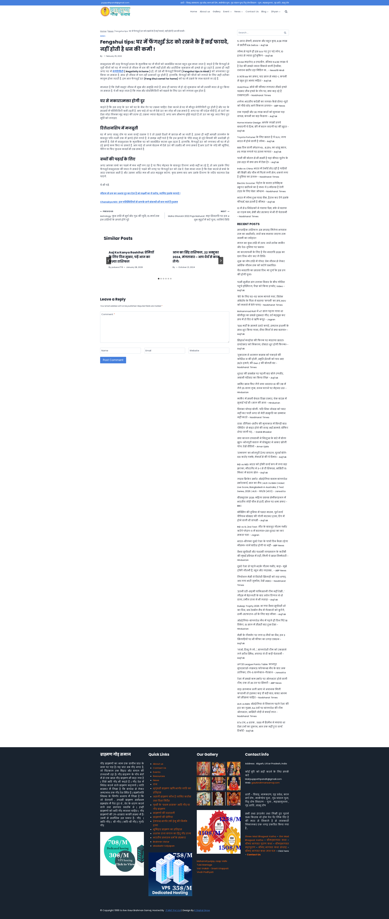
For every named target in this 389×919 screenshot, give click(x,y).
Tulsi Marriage (204, 864)
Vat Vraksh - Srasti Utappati (213, 868)
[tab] (158, 278)
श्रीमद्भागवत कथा (276, 840)
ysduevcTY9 (117, 267)
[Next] (220, 260)
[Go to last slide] (108, 260)
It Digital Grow (202, 910)
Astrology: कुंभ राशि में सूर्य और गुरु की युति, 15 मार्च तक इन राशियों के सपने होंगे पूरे (129, 215)
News (102, 36)
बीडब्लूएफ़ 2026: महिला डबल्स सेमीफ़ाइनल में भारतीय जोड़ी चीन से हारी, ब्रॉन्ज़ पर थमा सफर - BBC (262, 501)
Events (156, 772)
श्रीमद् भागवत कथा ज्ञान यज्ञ (260, 851)
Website (194, 350)
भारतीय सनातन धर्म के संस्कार (169, 837)
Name (104, 350)
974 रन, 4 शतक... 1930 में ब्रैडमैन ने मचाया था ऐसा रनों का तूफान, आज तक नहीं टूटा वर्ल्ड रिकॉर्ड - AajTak (261, 726)
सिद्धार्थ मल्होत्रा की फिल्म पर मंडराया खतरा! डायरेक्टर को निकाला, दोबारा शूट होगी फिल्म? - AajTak (262, 344)
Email (148, 350)
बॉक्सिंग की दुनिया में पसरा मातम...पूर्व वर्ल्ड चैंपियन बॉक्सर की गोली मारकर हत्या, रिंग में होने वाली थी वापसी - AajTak (261, 516)
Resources (159, 776)
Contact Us (252, 11)
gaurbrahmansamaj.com (265, 782)
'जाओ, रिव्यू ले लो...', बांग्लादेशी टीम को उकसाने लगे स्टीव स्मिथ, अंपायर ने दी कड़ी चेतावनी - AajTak (261, 653)
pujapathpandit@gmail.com (115, 2)
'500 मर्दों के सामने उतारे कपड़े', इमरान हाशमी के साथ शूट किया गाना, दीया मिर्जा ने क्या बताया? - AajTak (263, 330)
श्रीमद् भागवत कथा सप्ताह (272, 847)
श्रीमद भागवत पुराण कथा (258, 843)
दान (155, 784)
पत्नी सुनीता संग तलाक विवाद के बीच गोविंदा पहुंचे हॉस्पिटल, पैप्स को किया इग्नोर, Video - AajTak (261, 286)
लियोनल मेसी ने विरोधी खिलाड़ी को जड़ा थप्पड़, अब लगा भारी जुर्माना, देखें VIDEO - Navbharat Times (261, 581)
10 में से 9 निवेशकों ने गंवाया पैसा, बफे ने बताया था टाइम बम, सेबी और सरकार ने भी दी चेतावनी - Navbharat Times (262, 212)
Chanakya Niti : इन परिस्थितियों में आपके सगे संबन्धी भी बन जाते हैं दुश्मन (139, 202)
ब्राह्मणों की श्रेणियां (163, 817)
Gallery (216, 11)
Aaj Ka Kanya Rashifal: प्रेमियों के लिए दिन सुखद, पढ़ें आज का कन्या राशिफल (131, 257)
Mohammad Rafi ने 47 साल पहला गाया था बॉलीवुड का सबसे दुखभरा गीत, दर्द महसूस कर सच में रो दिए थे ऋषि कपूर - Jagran (261, 315)
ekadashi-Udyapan (164, 845)
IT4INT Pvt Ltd (173, 910)
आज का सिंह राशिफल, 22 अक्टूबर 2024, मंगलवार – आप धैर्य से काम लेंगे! (196, 257)
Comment (108, 314)
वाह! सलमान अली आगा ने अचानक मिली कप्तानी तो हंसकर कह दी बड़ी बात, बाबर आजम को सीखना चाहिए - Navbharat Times (262, 693)
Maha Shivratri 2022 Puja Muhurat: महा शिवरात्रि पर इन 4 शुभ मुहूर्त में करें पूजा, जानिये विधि (198, 215)
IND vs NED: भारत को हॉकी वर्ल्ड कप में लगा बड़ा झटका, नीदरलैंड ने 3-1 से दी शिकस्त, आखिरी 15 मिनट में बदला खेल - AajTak (262, 468)
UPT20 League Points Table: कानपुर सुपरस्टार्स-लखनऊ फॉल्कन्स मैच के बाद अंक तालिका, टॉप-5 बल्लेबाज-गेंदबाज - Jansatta (261, 668)
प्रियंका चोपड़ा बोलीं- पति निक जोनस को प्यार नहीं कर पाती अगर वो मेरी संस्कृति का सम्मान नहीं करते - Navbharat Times (261, 413)
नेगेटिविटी (117, 71)
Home (193, 11)
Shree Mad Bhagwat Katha (260, 836)
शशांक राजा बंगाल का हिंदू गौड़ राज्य (172, 833)
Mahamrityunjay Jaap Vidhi (212, 861)
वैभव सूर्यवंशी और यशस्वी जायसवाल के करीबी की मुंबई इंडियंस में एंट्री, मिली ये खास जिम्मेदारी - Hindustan (262, 556)
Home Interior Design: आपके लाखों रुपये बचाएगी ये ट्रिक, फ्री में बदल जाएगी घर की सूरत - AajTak (263, 126)
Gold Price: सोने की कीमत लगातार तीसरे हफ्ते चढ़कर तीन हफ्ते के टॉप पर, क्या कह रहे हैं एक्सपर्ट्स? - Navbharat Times (262, 91)
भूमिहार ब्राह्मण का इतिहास (167, 829)
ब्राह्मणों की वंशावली (164, 813)
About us (205, 11)
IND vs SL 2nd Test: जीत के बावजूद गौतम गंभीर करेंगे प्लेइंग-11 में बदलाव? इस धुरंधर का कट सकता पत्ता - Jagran (262, 531)
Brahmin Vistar (161, 841)
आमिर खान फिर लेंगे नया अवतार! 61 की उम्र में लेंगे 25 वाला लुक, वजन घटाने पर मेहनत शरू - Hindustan (262, 388)
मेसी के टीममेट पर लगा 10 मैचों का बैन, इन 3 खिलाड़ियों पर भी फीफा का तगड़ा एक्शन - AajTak (261, 639)
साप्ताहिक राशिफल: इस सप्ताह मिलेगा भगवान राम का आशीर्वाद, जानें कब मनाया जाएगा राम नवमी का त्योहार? (261, 234)
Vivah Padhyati (205, 872)
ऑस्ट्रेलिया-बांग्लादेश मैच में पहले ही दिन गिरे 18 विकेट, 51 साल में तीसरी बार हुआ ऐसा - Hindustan (262, 624)
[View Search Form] (286, 11)
